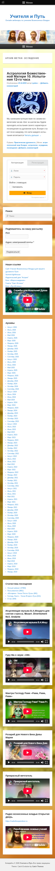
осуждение (43, 145)
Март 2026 (11, 341)
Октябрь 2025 (12, 354)
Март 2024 (11, 405)
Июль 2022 (11, 459)
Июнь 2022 (11, 462)
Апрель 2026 (12, 338)
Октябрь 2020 (12, 515)
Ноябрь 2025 (12, 351)
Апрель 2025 (12, 370)
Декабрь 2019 (12, 542)
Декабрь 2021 (12, 478)
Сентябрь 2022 (13, 453)
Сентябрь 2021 (13, 486)
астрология (33, 145)
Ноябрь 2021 (12, 480)
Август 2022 (12, 456)
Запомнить (17, 187)
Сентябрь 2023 (13, 421)
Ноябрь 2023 (12, 416)
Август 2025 (12, 359)
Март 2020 (11, 534)
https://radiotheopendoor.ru (17, 821)
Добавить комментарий (28, 148)
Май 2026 (11, 335)
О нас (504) (11, 599)
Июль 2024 (11, 394)
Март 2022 (11, 470)
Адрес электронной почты (20, 242)
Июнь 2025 (11, 365)
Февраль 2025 (12, 376)
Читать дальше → (32, 135)
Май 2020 (11, 529)
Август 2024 (12, 392)
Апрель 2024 (12, 402)
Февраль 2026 (12, 343)
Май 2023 (11, 432)
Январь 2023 (12, 443)
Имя (8, 233)
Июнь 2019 (11, 558)
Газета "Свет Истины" (15, 283)
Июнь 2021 (11, 494)
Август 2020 (12, 521)
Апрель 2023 (12, 435)
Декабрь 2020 (12, 510)
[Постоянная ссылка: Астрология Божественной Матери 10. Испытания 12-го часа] (27, 115)
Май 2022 (11, 464)
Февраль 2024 (12, 408)
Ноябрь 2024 (12, 384)
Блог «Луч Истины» (14, 286)
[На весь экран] (46, 641)
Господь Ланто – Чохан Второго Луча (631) (24, 596)
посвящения (12, 148)
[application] (28, 631)
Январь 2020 (12, 540)
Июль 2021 (11, 491)
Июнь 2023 (11, 429)
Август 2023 (12, 424)
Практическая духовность (25, 142)
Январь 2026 (12, 346)
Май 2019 (11, 561)
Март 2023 (11, 437)
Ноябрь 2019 (12, 545)
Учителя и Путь (27, 16)
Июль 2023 (11, 427)
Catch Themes (37, 866)
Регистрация (38, 163)
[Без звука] (42, 641)
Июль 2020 (11, 523)
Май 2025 (11, 368)
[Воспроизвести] (9, 641)
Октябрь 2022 (12, 451)
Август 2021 (12, 488)
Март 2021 (11, 502)
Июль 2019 (11, 556)
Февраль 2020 (12, 537)
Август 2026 (12, 327)
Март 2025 (11, 373)
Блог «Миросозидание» (15, 280)
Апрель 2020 (12, 531)
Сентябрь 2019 (13, 550)
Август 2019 (12, 553)
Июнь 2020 (11, 526)
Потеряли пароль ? (38, 197)
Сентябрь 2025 (13, 357)
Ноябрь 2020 (12, 513)
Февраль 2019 (12, 569)
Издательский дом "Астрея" (17, 277)
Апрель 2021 (12, 499)
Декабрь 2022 (12, 445)
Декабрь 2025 (12, 349)
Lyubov (35, 83)
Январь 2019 (12, 572)
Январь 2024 (12, 410)
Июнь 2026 (11, 333)
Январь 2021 (12, 507)
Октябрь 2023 (12, 418)
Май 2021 (11, 497)
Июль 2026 (11, 330)
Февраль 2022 (12, 472)
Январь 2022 (12, 475)
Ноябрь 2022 (12, 448)
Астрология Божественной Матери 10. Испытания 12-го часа (26, 76)
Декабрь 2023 (12, 413)
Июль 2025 (11, 362)
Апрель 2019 (12, 564)
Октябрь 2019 (12, 548)
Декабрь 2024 (12, 381)
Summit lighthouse (13, 274)
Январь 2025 (12, 378)
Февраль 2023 (12, 440)
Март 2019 (11, 566)
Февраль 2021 (12, 505)
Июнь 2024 (11, 397)
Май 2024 (11, 400)
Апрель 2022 (12, 467)
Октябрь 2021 (12, 483)
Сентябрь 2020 (13, 518)
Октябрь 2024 (12, 386)
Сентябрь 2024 (13, 389)
